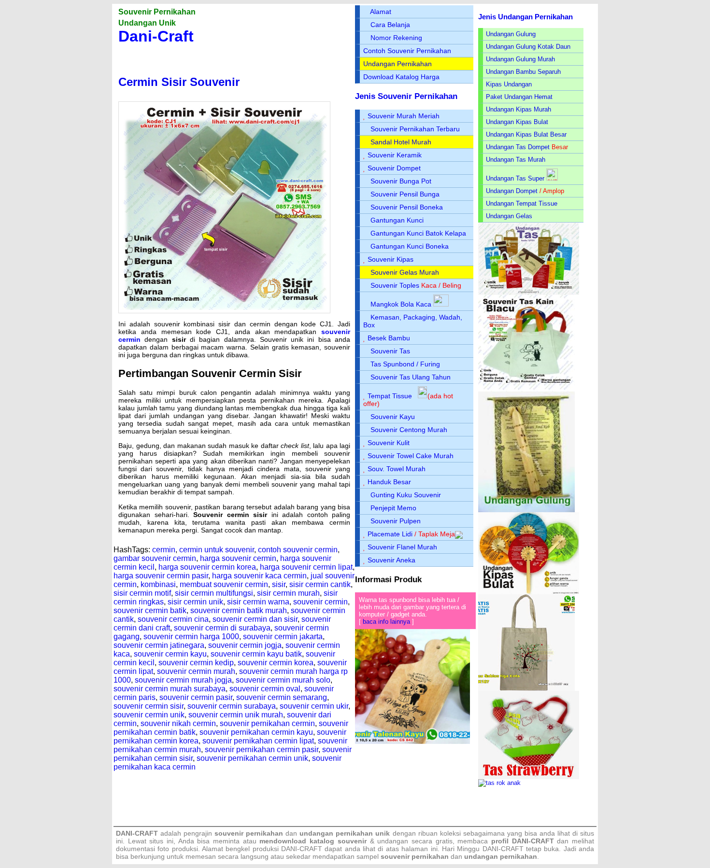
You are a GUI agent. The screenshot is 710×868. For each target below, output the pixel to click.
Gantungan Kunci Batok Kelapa (418, 233)
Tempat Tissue (390, 396)
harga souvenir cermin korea (207, 567)
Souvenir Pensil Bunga (405, 194)
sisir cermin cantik (320, 584)
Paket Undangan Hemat (519, 96)
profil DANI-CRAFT (522, 841)
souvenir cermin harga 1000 (191, 636)
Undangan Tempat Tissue (521, 203)
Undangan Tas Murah (515, 159)
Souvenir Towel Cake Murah (411, 456)
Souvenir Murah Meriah (404, 116)
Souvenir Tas (390, 351)
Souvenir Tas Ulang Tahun (410, 377)
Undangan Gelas (509, 216)
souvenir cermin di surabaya (222, 628)
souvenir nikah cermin (178, 723)
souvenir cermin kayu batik (256, 654)
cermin (163, 550)
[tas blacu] (526, 389)
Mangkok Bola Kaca (401, 304)
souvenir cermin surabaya (231, 706)
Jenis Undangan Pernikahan (525, 17)
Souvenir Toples (394, 285)
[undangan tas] (528, 292)
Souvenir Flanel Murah (402, 547)
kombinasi (158, 584)
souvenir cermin (320, 602)
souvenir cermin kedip (196, 662)
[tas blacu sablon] (526, 688)
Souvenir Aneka (391, 560)
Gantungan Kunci (397, 220)
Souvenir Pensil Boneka (406, 207)
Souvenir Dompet (394, 168)
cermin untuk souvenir (216, 550)
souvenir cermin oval (264, 689)
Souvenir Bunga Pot (400, 181)
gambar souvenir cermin (155, 558)
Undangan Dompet (512, 191)
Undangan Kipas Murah (518, 109)
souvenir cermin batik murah (238, 610)
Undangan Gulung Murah (520, 59)
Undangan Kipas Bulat (517, 122)
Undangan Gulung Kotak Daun (528, 46)
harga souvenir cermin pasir (161, 576)
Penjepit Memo (393, 508)
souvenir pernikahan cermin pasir (261, 749)
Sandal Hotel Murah (400, 142)
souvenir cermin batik (150, 610)
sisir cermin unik (195, 602)
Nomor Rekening (396, 38)
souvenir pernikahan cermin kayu (256, 732)
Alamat (380, 11)
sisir (278, 584)
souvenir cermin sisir (149, 706)
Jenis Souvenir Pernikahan (406, 96)
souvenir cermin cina (173, 619)
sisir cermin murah (288, 593)
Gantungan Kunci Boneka (409, 246)
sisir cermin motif (142, 593)
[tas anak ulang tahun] (499, 782)
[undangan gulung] (526, 510)
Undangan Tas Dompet (518, 147)
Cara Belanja (390, 24)
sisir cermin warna (258, 602)
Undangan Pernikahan (397, 64)
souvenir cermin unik (149, 715)
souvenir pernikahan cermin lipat (258, 741)
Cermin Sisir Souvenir (179, 81)
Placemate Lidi (390, 534)
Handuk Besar (389, 482)
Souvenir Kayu (392, 416)
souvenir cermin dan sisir (255, 619)
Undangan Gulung (511, 34)
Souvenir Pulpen (395, 521)
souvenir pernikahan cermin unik (252, 758)
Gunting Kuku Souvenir (405, 495)
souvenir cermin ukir (314, 706)
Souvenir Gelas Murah (404, 272)
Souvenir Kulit (389, 443)
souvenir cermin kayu (170, 654)
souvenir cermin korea (275, 662)
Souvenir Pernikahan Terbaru (415, 129)
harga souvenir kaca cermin (259, 576)
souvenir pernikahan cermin (267, 723)
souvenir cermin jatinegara (159, 645)
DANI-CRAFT (503, 849)
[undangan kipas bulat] (528, 592)
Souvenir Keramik (395, 155)
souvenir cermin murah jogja (183, 680)
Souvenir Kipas (390, 259)
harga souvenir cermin (238, 558)
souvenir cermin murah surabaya (170, 689)
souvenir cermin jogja (245, 645)
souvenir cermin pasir (195, 697)
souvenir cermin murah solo (283, 680)
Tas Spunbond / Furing (405, 364)
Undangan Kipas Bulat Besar (526, 134)
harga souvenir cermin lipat (306, 567)
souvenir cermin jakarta (283, 636)
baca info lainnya (386, 621)
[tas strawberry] (528, 777)
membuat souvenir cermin (224, 584)
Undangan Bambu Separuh (523, 71)
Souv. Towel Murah (397, 469)
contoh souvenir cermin (298, 550)
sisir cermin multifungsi (214, 593)
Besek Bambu (389, 338)
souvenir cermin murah (196, 671)
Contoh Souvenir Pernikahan (407, 51)
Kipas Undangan (509, 84)
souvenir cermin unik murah (235, 715)
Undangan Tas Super (515, 178)
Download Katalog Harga (401, 77)
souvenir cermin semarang (281, 697)
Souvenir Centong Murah (408, 430)
